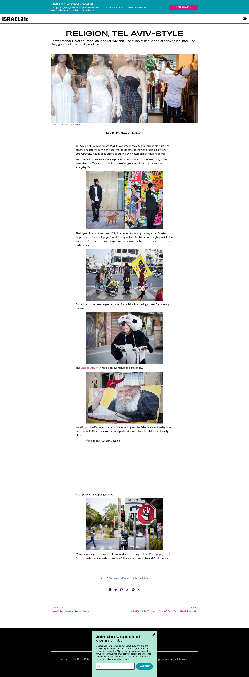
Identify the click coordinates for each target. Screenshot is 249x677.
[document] (124, 338)
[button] (153, 634)
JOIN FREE (144, 666)
